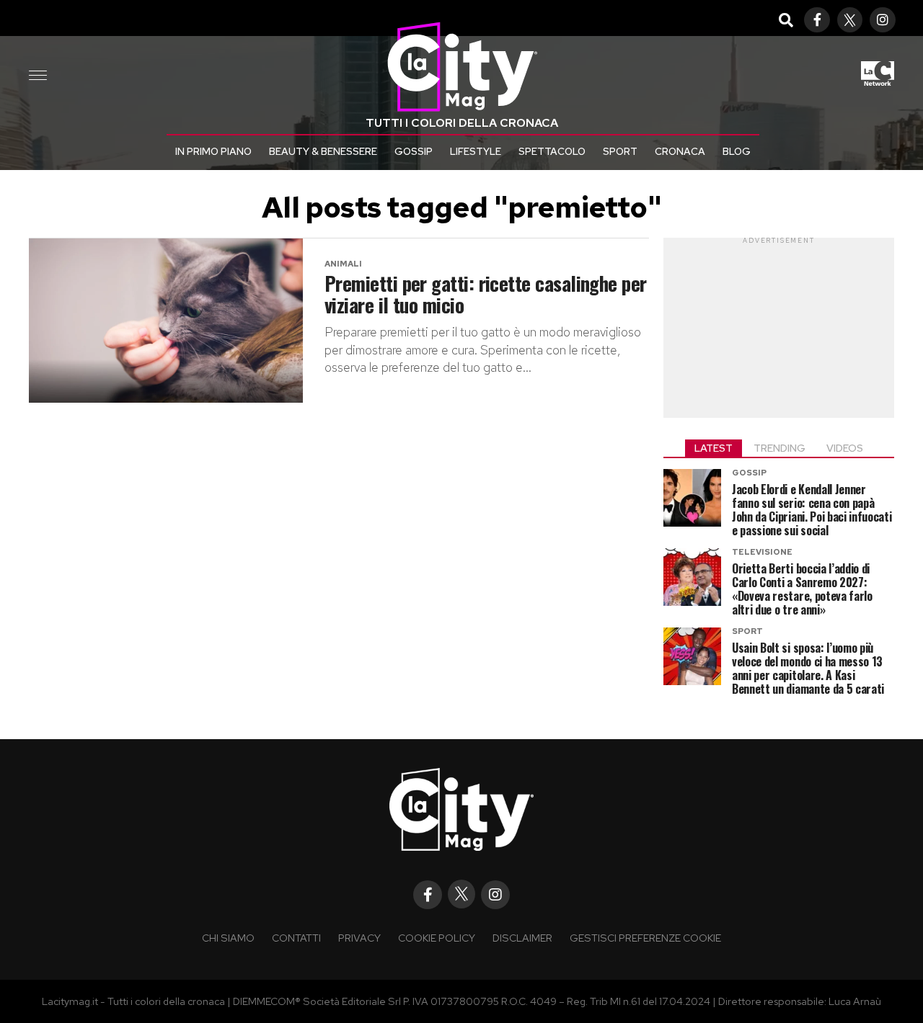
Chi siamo (228, 937)
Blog (737, 151)
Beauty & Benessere (323, 151)
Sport (620, 151)
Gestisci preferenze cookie (645, 937)
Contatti (296, 937)
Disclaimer (522, 937)
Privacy (359, 937)
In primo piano (213, 151)
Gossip (413, 151)
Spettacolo (552, 151)
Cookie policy (436, 937)
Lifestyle (475, 151)
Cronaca (680, 151)
